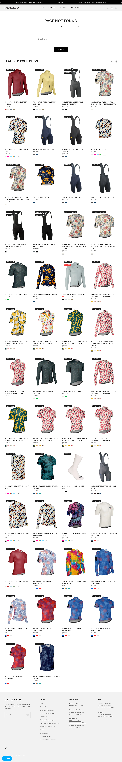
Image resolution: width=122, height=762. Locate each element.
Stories (100, 712)
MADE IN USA (75, 8)
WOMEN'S (52, 8)
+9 (18, 109)
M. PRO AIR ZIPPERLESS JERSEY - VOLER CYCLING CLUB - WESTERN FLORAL (103, 246)
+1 (18, 156)
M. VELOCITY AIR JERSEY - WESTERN (18, 294)
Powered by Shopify (19, 755)
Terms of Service (45, 736)
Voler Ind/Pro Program (47, 720)
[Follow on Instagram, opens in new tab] (6, 748)
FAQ (41, 703)
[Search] (83, 39)
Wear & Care (44, 707)
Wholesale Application (47, 726)
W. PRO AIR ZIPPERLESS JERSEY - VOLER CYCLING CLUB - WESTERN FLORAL (74, 246)
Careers (42, 730)
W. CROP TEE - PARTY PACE (100, 149)
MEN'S (42, 8)
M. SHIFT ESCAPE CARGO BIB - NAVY (46, 149)
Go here (77, 703)
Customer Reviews (104, 714)
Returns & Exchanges (47, 713)
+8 (47, 109)
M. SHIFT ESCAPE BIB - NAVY (72, 197)
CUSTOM (63, 8)
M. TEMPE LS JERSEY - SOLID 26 (73, 294)
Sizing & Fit (43, 716)
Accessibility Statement (48, 739)
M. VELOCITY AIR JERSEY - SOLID (16, 581)
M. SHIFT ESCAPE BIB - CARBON (102, 197)
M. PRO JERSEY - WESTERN (71, 391)
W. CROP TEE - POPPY (41, 197)
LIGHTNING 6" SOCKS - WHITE (73, 486)
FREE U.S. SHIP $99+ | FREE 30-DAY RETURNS (17, 2)
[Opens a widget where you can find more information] (7, 758)
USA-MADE (49, 2)
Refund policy (44, 733)
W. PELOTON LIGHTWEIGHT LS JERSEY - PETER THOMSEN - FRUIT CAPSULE (103, 343)
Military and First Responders (50, 723)
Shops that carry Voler (106, 716)
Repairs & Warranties (47, 710)
